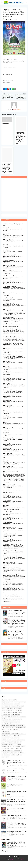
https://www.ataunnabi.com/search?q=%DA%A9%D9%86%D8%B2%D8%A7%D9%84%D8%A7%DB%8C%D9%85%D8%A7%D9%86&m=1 (14, 339)
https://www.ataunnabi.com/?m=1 (12, 596)
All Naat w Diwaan (18, 742)
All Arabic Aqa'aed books (7, 735)
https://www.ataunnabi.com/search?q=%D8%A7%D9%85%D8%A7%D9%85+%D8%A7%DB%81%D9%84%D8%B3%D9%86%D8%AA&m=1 (14, 332)
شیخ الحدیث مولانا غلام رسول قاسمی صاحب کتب (10, 737)
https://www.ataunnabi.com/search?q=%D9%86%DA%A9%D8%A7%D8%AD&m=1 (13, 583)
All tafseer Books (21, 740)
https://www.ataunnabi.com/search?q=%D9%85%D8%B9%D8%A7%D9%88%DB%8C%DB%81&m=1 (14, 306)
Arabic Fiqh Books (17, 744)
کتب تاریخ (11, 727)
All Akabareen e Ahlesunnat (7, 704)
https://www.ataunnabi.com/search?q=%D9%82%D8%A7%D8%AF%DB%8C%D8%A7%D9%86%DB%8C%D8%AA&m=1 (14, 357)
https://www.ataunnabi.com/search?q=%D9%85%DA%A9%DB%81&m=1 (13, 450)
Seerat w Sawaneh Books (17, 718)
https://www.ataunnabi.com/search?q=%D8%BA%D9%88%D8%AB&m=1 (13, 325)
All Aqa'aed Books (5, 699)
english (17, 754)
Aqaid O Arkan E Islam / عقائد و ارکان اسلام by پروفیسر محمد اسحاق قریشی (16, 832)
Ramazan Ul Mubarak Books (14, 721)
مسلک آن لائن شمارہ (5, 748)
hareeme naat (5, 123)
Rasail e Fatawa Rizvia (6, 712)
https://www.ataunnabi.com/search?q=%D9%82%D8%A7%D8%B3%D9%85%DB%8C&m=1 (14, 558)
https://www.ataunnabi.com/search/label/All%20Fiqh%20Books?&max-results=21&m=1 (14, 508)
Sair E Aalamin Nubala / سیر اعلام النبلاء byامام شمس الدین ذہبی (16, 769)
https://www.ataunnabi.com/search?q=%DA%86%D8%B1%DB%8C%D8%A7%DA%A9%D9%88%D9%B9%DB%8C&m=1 (14, 547)
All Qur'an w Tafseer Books (7, 708)
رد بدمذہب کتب (4, 721)
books (20, 712)
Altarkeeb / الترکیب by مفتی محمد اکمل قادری (15, 808)
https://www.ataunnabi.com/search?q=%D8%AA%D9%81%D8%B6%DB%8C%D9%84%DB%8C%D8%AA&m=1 (14, 379)
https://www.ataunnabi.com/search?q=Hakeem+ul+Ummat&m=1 (13, 345)
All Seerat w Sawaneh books (19, 702)
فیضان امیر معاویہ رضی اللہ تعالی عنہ (8, 725)
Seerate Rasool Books (15, 714)
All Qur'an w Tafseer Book (16, 750)
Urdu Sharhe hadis (5, 731)
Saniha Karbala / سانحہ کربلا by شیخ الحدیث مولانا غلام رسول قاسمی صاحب (16, 816)
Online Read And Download (9, 67)
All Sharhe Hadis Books (15, 723)
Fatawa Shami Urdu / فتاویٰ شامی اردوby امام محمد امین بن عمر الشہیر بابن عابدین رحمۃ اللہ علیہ (17, 824)
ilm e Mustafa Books (20, 725)
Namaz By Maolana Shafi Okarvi (14, 784)
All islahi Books (13, 699)
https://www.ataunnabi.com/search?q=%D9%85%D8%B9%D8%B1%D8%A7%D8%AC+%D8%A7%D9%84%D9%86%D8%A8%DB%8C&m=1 (14, 590)
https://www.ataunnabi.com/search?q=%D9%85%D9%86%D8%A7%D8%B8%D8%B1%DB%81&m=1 (14, 386)
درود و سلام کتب (22, 733)
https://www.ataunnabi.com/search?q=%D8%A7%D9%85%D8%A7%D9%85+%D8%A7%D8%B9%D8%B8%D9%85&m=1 (14, 320)
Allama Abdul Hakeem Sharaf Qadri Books (10, 733)
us (20, 754)
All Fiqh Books (16, 704)
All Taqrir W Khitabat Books (20, 727)
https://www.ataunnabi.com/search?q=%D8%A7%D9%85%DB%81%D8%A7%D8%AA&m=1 (14, 289)
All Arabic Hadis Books (6, 718)
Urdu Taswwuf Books (6, 750)
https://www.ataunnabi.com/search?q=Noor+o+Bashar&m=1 (13, 491)
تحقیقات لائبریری (9, 19)
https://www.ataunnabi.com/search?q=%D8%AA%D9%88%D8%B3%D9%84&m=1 (13, 497)
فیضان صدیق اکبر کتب (6, 723)
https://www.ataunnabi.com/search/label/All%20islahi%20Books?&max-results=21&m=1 (14, 462)
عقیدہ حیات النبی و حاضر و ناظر (7, 729)
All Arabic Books (20, 706)
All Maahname (4, 744)
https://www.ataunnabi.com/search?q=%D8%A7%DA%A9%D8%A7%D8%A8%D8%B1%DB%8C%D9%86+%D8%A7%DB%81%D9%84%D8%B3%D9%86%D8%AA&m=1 (14, 312)
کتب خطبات (15, 752)
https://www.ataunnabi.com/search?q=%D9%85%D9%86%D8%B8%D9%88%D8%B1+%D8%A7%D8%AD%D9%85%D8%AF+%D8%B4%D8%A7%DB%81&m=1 (14, 577)
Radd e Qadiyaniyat (17, 708)
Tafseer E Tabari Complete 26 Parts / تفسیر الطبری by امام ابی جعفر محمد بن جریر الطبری (16, 762)
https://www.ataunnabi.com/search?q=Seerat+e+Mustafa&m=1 (13, 241)
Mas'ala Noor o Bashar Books (7, 742)
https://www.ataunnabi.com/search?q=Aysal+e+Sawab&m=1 (13, 502)
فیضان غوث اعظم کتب (21, 716)
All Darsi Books (5, 706)
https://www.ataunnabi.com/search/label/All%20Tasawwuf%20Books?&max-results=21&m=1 (14, 424)
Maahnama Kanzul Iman (20, 746)
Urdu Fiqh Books (5, 727)
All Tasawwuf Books (12, 716)
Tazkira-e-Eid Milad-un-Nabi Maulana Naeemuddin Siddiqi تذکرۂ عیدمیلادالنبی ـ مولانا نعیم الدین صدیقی (16, 612)
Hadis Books (18, 748)
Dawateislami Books (6, 714)
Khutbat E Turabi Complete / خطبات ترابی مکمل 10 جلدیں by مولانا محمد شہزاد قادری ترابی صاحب (16, 801)
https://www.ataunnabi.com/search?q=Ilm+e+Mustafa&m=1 (13, 486)
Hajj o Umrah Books (6, 754)
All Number (4, 746)
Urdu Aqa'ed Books (17, 735)
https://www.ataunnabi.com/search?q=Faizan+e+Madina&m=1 (13, 445)
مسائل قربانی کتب (5, 757)
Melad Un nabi (14, 712)
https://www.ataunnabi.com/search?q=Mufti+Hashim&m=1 (13, 535)
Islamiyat (10, 744)
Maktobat (13, 754)
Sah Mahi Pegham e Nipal (7, 752)
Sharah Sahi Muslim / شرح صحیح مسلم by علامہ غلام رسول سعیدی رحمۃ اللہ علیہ (16, 777)
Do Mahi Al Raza (22, 752)
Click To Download (7, 74)
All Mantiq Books (11, 746)
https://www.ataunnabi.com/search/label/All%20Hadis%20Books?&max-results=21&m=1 (14, 236)
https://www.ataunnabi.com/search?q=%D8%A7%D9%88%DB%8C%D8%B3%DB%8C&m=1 (14, 530)
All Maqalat (14, 740)
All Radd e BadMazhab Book (7, 702)
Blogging (11, 859)
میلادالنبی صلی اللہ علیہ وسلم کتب (8, 710)
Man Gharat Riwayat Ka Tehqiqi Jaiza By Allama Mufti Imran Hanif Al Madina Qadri (16, 793)
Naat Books (16, 729)
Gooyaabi (22, 859)
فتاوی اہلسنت (4, 716)
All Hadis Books (12, 706)
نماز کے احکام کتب (18, 710)
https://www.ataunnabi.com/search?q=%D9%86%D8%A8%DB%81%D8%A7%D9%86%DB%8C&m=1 (14, 570)
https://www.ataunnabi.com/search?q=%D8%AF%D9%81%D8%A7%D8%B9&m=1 (13, 392)
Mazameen (13, 748)
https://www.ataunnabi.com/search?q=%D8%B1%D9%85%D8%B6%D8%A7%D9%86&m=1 (14, 456)
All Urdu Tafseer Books (6, 740)
